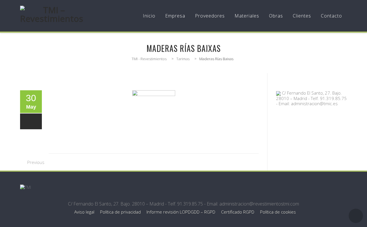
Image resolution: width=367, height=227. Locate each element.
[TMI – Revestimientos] (51, 16)
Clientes (302, 16)
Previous (35, 162)
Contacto (331, 16)
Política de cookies (278, 212)
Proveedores (210, 16)
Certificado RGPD (237, 212)
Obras (276, 16)
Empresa (175, 16)
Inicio (149, 16)
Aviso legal (84, 212)
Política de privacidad (120, 212)
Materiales (247, 16)
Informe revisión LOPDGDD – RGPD (181, 212)
